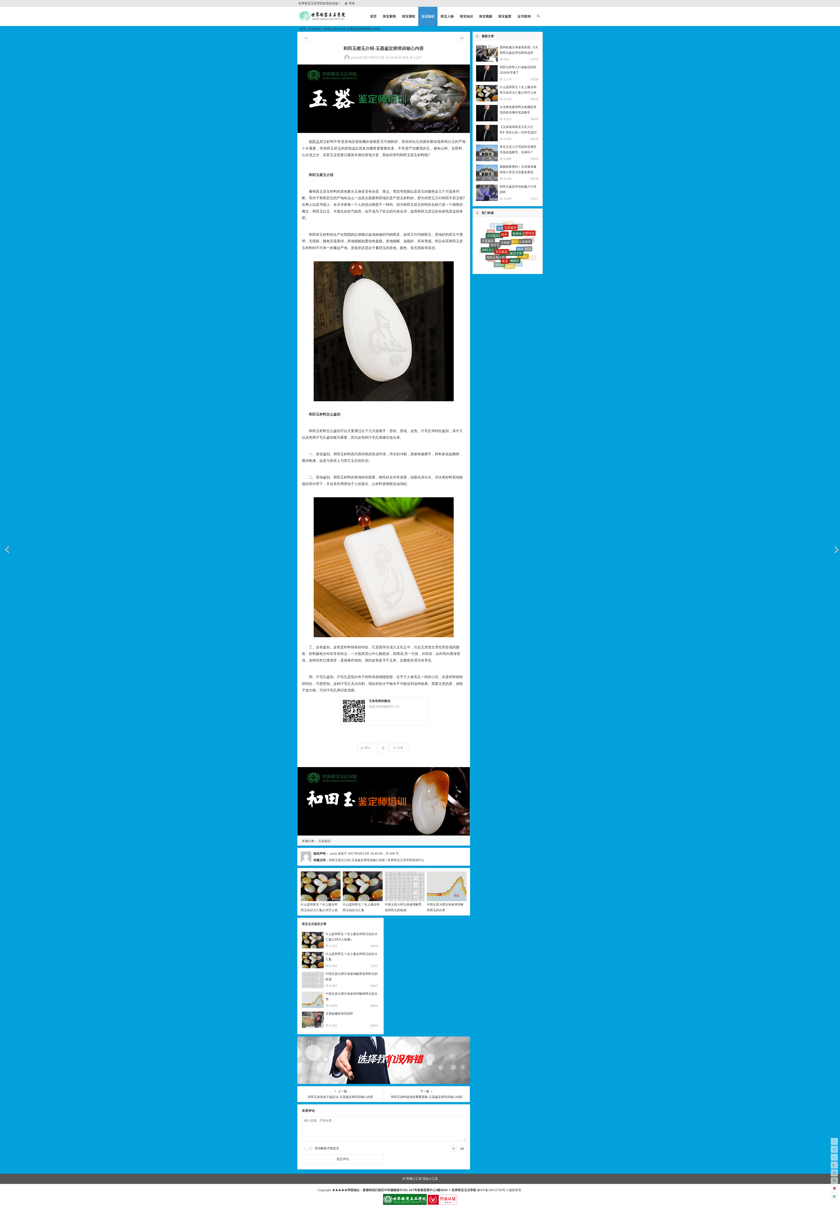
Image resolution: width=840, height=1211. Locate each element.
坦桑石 (509, 225)
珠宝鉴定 (502, 231)
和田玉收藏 (494, 235)
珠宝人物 (447, 16)
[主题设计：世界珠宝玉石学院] (405, 1204)
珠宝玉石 (497, 257)
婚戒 (502, 266)
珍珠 (489, 244)
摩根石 (521, 256)
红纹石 (512, 232)
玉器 (519, 228)
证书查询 (524, 16)
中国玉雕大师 (512, 266)
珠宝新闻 (389, 16)
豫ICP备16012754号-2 (492, 1190)
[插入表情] (453, 1148)
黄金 (494, 261)
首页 (373, 16)
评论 (405, 57)
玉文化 (503, 251)
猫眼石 (495, 248)
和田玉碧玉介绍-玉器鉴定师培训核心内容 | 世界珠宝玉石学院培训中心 (376, 860)
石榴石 (489, 253)
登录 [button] (352, 3)
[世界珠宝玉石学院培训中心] (322, 20)
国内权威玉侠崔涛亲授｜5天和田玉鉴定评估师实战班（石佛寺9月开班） (519, 52)
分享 (400, 748)
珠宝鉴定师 (514, 262)
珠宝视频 (485, 16)
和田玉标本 (524, 246)
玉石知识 (427, 16)
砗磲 (511, 240)
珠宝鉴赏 (504, 16)
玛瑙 (491, 232)
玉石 (501, 240)
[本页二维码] (834, 1196)
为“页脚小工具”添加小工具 (420, 1178)
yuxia (354, 57)
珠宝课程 (408, 16)
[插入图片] (462, 1148)
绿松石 (499, 226)
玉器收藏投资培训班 (339, 1013)
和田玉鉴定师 (525, 235)
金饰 (520, 237)
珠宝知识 (466, 16)
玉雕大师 (504, 263)
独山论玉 (486, 240)
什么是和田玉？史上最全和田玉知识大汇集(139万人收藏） (319, 910)
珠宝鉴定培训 (511, 256)
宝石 (516, 248)
